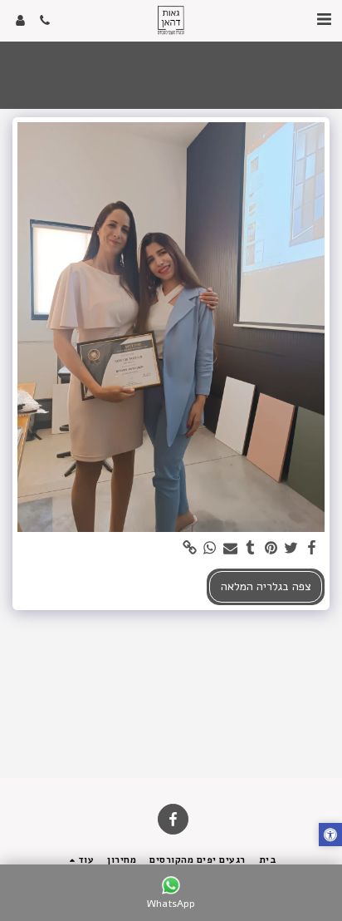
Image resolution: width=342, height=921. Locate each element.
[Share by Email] (230, 548)
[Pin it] (271, 548)
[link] (190, 548)
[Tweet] (291, 548)
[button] (324, 19)
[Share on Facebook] (312, 548)
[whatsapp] (210, 548)
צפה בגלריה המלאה (266, 586)
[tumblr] (250, 548)
